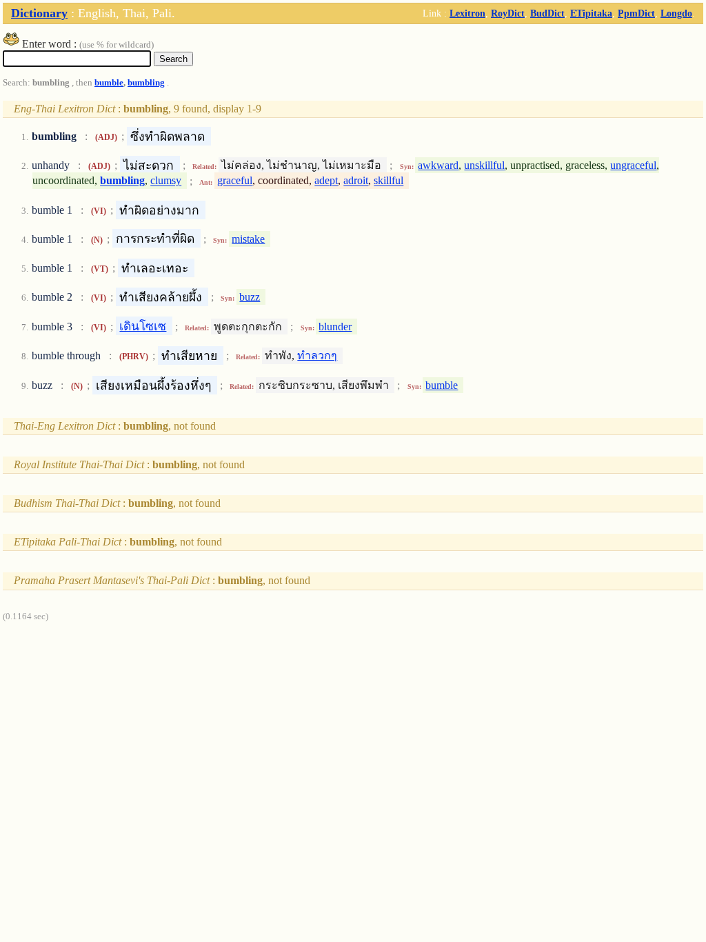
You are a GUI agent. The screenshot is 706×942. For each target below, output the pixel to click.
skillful (388, 181)
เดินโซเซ (142, 326)
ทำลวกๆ (317, 355)
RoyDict (508, 13)
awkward (438, 165)
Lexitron (467, 13)
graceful (234, 181)
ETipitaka (591, 13)
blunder (335, 326)
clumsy (165, 181)
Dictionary (39, 13)
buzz (249, 297)
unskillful (484, 165)
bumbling (146, 83)
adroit (355, 181)
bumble (108, 83)
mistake (248, 239)
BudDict (547, 13)
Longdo (676, 13)
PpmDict (636, 13)
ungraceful (633, 165)
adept (326, 181)
